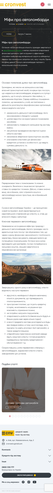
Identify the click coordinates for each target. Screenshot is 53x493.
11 (39, 416)
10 (36, 416)
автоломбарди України (12, 50)
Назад (8, 34)
